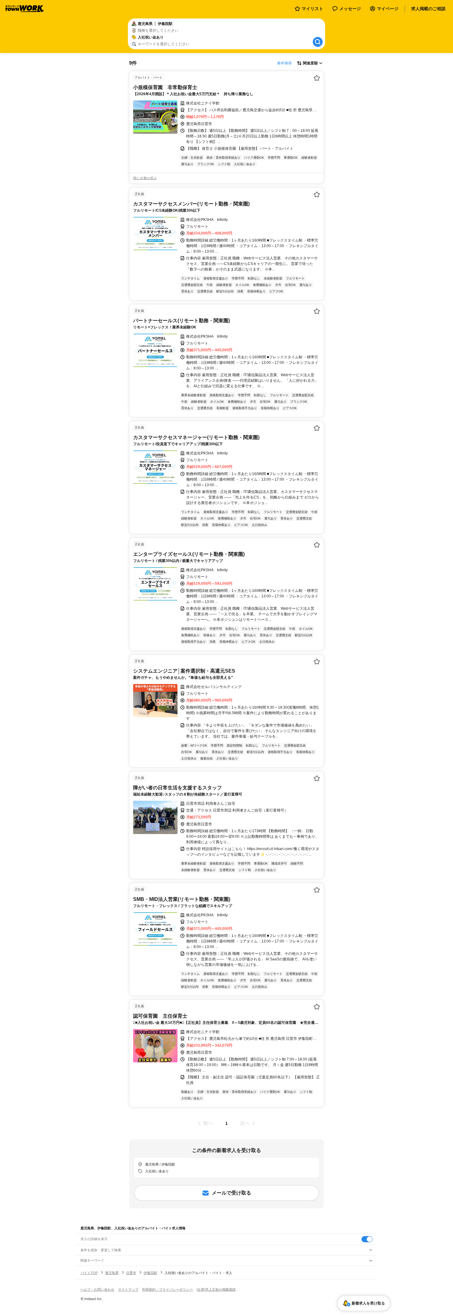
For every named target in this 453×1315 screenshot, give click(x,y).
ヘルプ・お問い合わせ (97, 1289)
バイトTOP (89, 1273)
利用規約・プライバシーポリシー (167, 1289)
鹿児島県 (112, 1273)
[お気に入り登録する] (317, 78)
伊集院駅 (150, 1273)
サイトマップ (128, 1289)
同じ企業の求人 (145, 178)
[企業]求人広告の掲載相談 (216, 1289)
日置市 (131, 1273)
